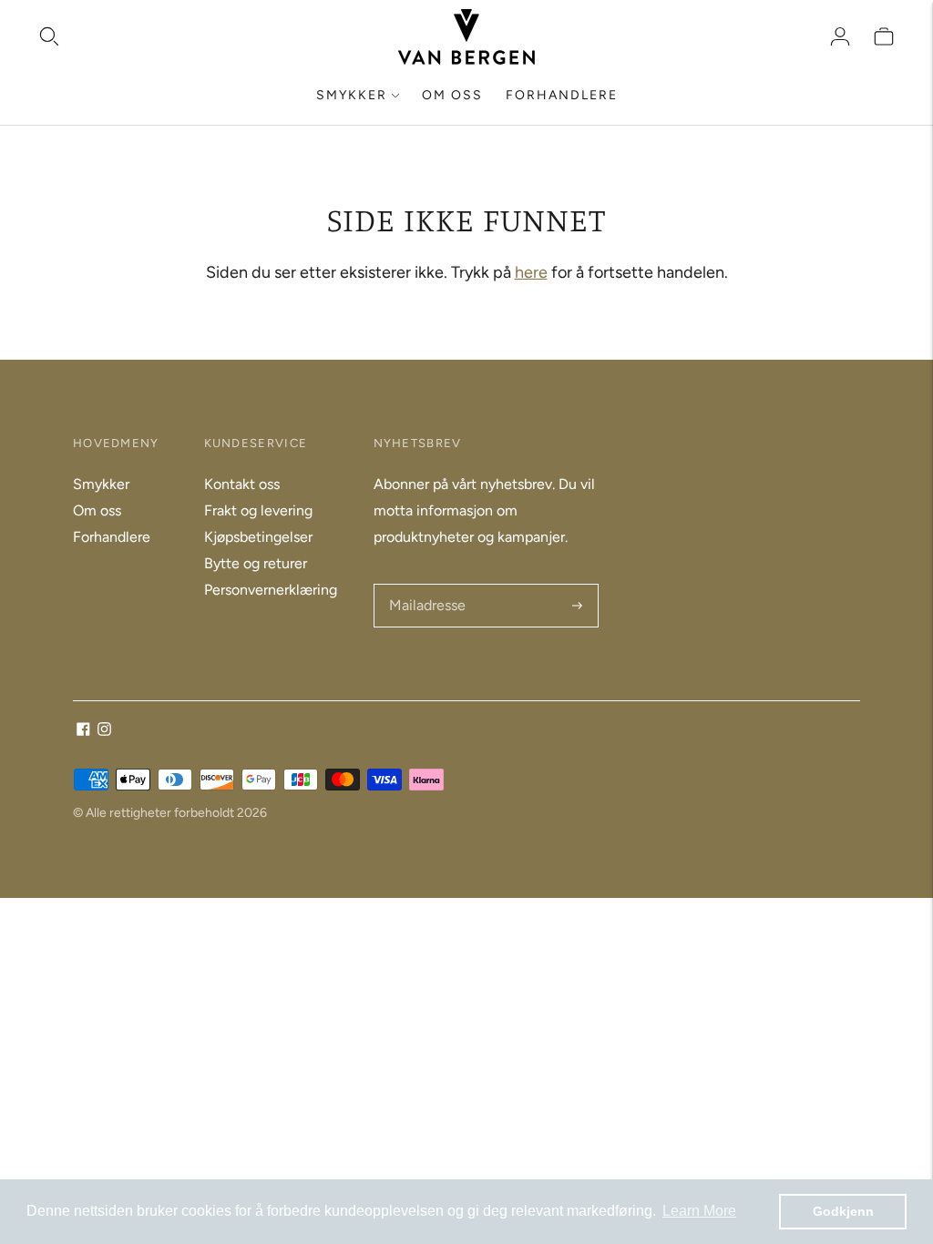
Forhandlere (562, 95)
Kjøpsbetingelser (258, 537)
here (531, 272)
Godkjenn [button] (843, 1211)
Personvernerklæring (270, 589)
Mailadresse (426, 585)
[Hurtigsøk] (49, 36)
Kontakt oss (242, 484)
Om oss (452, 95)
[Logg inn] (840, 36)
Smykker (351, 95)
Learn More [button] (699, 1211)
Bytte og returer (255, 563)
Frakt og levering (258, 510)
